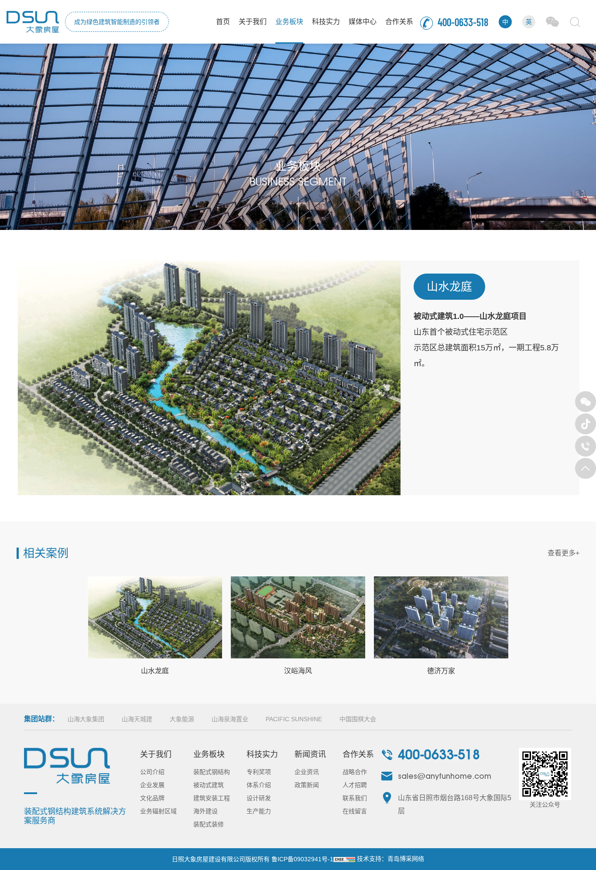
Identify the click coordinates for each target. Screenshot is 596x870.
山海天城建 (137, 719)
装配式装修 (208, 824)
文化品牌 (152, 798)
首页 (223, 21)
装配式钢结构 (211, 771)
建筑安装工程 (211, 798)
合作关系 (399, 21)
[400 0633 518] (585, 446)
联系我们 (355, 798)
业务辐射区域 (158, 811)
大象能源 (182, 719)
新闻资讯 (310, 754)
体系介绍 (259, 784)
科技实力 (326, 21)
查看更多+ (563, 553)
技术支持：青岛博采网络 (390, 858)
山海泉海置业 (230, 719)
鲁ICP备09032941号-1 (302, 859)
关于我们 (253, 21)
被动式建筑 (208, 784)
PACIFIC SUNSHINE (294, 719)
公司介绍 (152, 771)
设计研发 (259, 798)
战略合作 (355, 771)
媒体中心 (363, 21)
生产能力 (259, 811)
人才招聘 (355, 784)
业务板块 (289, 21)
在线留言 (355, 811)
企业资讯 (307, 771)
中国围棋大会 (357, 719)
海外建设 (205, 811)
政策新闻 (307, 784)
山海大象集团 (86, 719)
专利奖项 (259, 771)
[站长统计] (344, 859)
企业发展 (152, 784)
